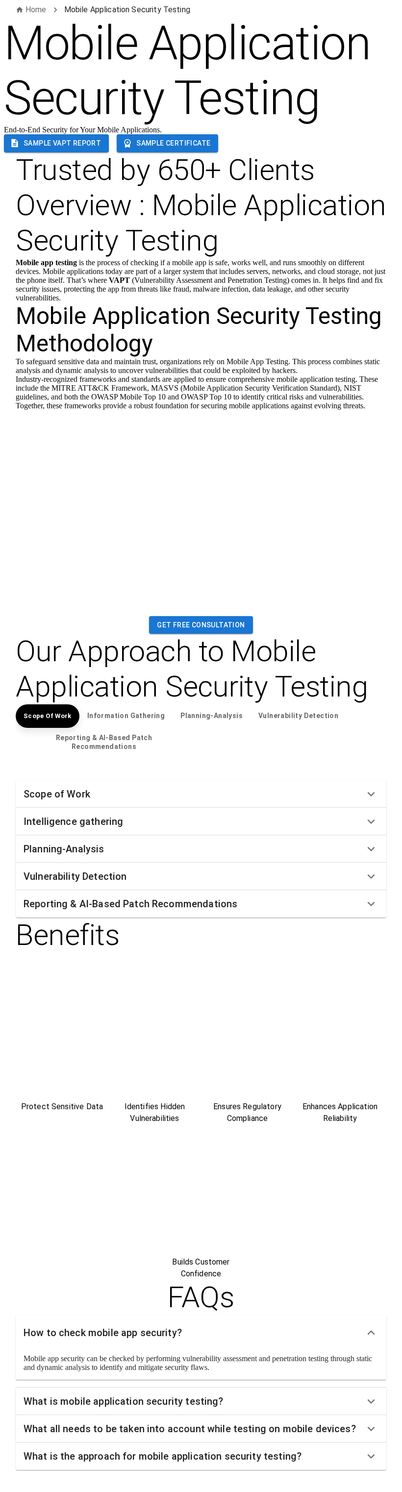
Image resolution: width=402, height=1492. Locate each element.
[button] (201, 794)
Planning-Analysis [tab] (211, 716)
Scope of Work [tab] (48, 716)
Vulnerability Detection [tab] (298, 716)
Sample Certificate (173, 143)
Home (36, 9)
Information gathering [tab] (126, 716)
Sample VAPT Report (62, 143)
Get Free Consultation (201, 625)
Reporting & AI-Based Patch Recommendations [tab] (104, 742)
